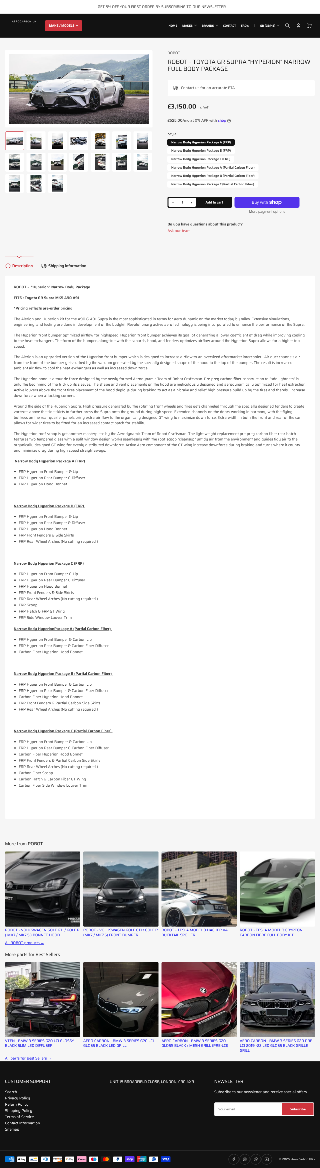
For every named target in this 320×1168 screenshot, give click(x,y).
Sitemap (12, 1129)
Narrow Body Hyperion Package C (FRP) (200, 159)
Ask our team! (180, 231)
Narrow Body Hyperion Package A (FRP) (201, 142)
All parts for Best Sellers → (28, 1058)
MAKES (187, 25)
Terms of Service (19, 1117)
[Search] (287, 25)
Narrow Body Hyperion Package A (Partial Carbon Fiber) (212, 167)
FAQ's (245, 25)
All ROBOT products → (24, 943)
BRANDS (208, 25)
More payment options (267, 211)
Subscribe (298, 1109)
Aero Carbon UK (302, 1159)
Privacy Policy (17, 1098)
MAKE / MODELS (61, 25)
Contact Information (22, 1123)
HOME (172, 25)
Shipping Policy (18, 1111)
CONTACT (229, 25)
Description (22, 266)
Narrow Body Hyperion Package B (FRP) (201, 150)
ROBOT (174, 53)
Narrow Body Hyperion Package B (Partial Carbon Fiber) (212, 175)
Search (11, 1092)
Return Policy (16, 1104)
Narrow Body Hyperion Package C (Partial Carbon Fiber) (212, 184)
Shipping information (67, 266)
